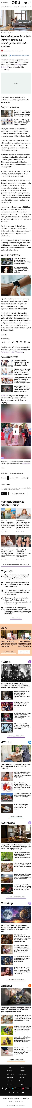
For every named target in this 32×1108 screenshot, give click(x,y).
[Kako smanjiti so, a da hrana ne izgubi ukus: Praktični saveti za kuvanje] (7, 808)
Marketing (10, 1098)
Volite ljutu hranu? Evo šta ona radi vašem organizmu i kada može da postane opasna (16, 592)
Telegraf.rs (5, 2)
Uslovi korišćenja (26, 463)
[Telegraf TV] (23, 1092)
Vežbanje (4, 478)
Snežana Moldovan (8, 51)
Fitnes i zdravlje (5, 33)
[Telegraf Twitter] (13, 1092)
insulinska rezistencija (16, 473)
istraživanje (25, 478)
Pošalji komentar (18, 493)
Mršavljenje (4, 473)
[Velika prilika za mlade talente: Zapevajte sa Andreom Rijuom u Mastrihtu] (7, 706)
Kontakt (21, 1101)
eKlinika (6, 742)
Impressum (17, 1098)
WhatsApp (5, 352)
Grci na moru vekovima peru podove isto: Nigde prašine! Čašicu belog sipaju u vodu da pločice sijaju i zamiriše (16, 611)
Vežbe (17, 478)
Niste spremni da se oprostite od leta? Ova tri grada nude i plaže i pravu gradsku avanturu (15, 577)
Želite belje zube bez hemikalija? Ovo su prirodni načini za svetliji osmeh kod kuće (15, 585)
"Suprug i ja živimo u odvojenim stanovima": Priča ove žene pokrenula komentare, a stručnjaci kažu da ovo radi (16, 601)
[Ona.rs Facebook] (9, 1092)
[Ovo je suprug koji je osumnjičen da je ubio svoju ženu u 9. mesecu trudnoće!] (7, 269)
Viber (13, 352)
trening (18, 65)
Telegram (19, 352)
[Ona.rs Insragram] (18, 1092)
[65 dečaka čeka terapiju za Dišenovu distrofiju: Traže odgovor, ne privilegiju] (7, 797)
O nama (5, 1098)
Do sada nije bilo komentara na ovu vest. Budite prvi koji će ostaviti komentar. (16, 489)
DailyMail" (5, 67)
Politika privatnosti (13, 1101)
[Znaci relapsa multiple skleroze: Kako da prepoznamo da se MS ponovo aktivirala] (16, 753)
